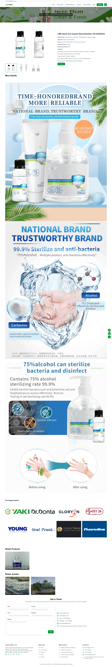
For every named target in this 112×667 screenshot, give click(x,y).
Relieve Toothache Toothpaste (68, 647)
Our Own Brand (86, 4)
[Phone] (109, 333)
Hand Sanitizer (64, 657)
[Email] (109, 330)
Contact (100, 4)
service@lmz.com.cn (64, 615)
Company (33, 606)
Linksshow (70, 664)
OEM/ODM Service (70, 4)
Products (79, 4)
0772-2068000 (68, 621)
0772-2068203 (66, 618)
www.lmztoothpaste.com (65, 623)
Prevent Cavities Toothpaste (67, 654)
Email (9, 612)
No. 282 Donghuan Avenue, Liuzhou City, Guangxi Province (94, 657)
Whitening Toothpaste (66, 650)
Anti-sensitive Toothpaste (67, 652)
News (94, 4)
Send (51, 632)
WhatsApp (33, 612)
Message (10, 619)
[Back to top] (109, 337)
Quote (62, 64)
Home (53, 4)
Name (9, 606)
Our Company (60, 4)
